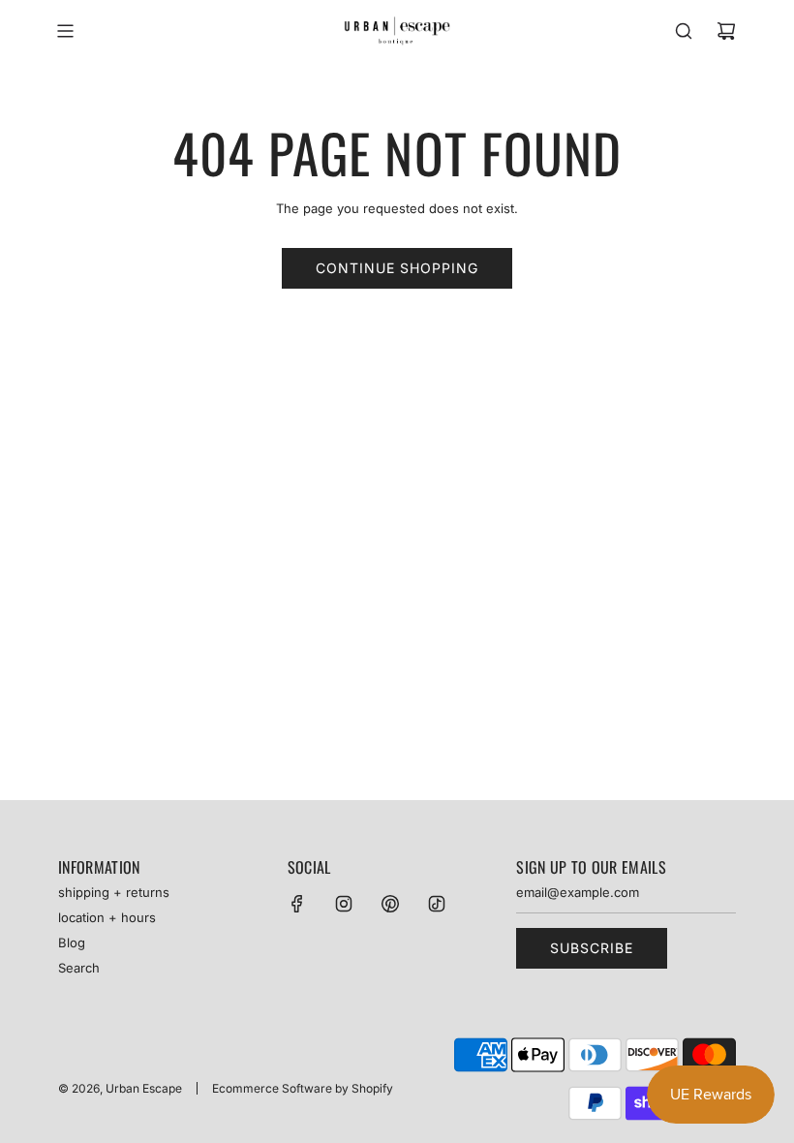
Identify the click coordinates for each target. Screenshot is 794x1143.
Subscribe (591, 948)
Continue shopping (397, 268)
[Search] (683, 31)
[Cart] (726, 31)
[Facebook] (297, 903)
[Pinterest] (390, 903)
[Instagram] (343, 903)
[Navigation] (65, 31)
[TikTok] (436, 903)
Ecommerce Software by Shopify (302, 1088)
